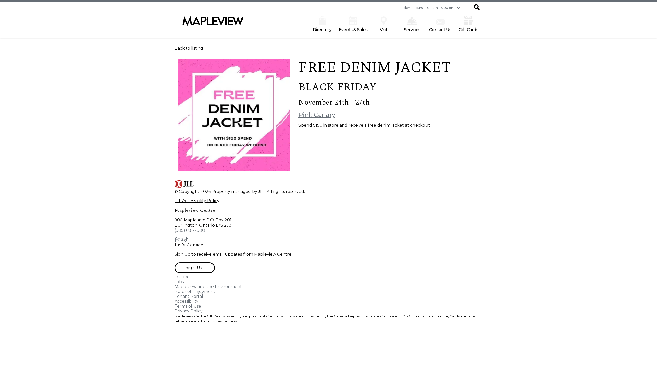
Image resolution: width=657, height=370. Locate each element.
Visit (384, 29)
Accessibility (186, 301)
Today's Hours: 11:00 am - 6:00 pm (427, 8)
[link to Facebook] (176, 239)
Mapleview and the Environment (208, 286)
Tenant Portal (189, 296)
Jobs (179, 281)
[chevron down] (459, 8)
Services (412, 29)
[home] (213, 23)
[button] (476, 7)
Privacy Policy (189, 311)
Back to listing (189, 48)
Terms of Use (188, 306)
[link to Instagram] (178, 239)
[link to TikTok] (186, 239)
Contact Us (440, 29)
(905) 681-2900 (190, 230)
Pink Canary (316, 114)
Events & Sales (353, 29)
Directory (322, 29)
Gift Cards (468, 29)
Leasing (182, 276)
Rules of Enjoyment (195, 291)
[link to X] (182, 239)
